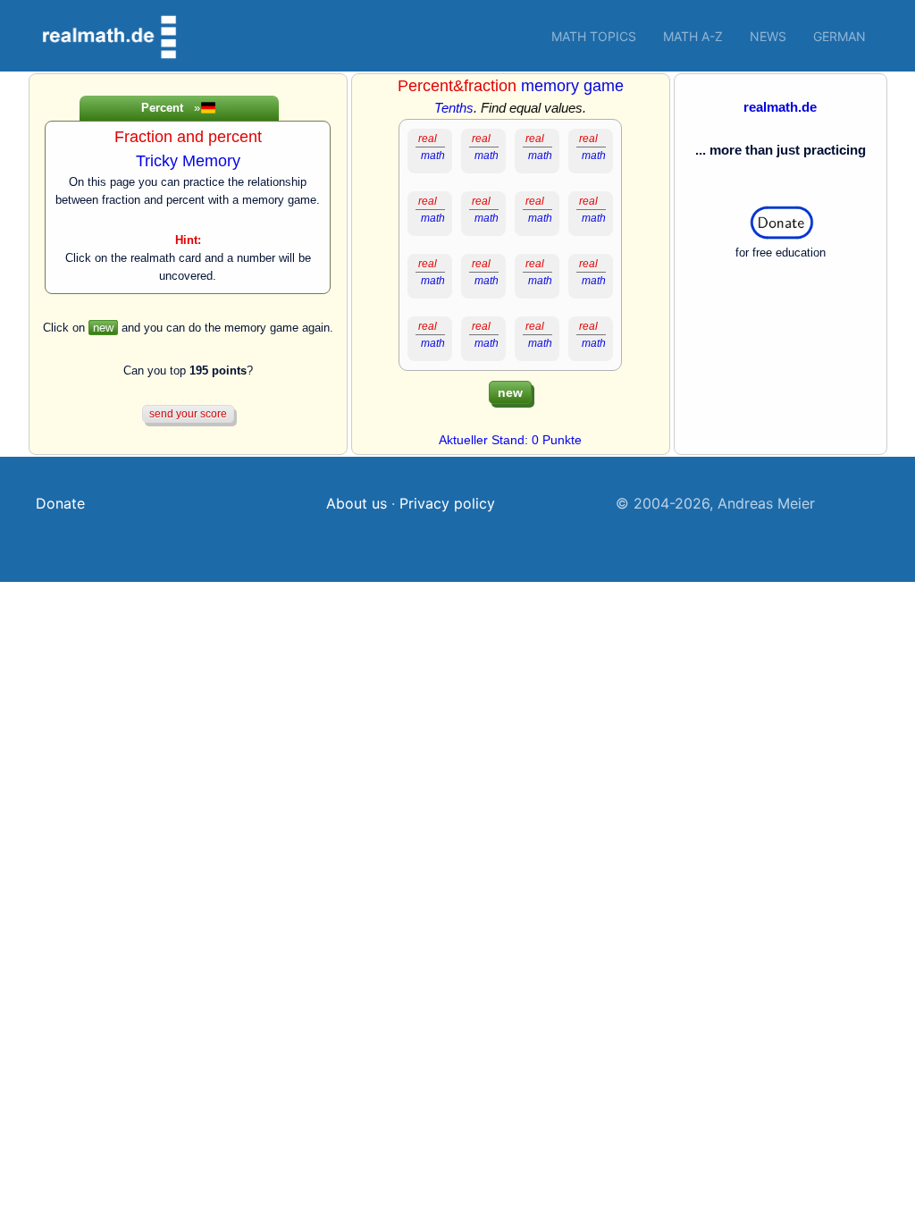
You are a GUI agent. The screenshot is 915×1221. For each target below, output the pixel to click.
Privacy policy (447, 503)
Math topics (593, 36)
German (839, 36)
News (768, 36)
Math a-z (693, 36)
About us (356, 503)
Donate (60, 503)
